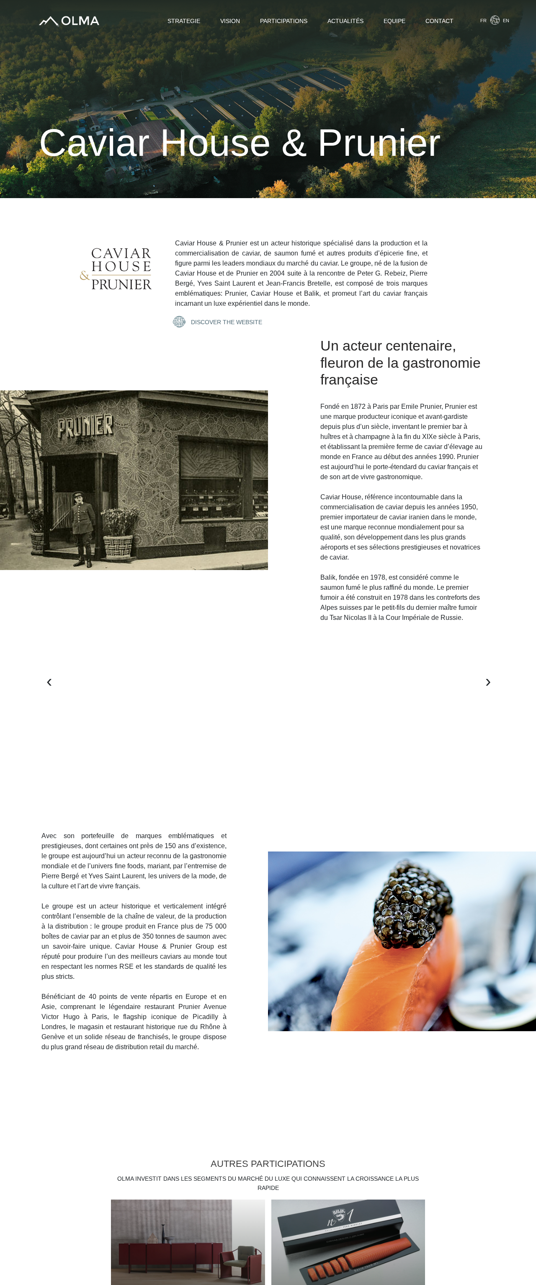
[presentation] (54, 677)
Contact (439, 21)
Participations (283, 21)
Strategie (184, 21)
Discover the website (225, 322)
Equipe (394, 21)
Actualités (345, 21)
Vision (230, 21)
